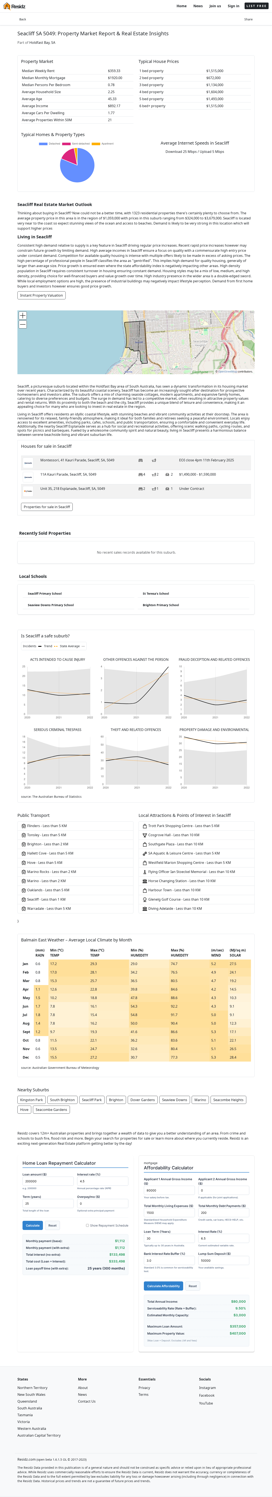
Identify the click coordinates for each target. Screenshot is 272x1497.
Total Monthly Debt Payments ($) (222, 1212)
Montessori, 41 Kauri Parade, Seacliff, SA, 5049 (77, 460)
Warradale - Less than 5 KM (48, 908)
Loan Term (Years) (164, 1238)
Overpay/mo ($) (95, 1203)
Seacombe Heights (228, 1100)
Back (22, 19)
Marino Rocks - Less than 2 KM (51, 871)
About (83, 1387)
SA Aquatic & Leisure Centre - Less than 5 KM (183, 853)
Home (182, 6)
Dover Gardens (142, 1100)
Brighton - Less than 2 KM (47, 844)
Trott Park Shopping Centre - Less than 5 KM (183, 825)
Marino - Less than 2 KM (46, 881)
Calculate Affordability (163, 1286)
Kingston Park (31, 1100)
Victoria (23, 1421)
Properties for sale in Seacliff (47, 507)
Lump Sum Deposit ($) (214, 1260)
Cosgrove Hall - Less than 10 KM (173, 835)
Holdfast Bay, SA (42, 42)
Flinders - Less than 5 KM (46, 825)
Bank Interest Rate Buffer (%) (168, 1262)
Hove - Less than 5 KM (44, 862)
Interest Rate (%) (216, 1238)
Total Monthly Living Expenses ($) (168, 1214)
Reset (52, 1225)
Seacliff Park (92, 1100)
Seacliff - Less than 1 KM (46, 899)
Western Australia (31, 1428)
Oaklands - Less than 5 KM (47, 890)
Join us (215, 6)
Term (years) (36, 1203)
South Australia (29, 1408)
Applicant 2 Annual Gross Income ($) (222, 1188)
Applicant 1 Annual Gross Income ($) (168, 1188)
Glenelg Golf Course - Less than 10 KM (178, 899)
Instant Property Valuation (41, 295)
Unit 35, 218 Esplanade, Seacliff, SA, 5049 (72, 488)
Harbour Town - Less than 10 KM (174, 890)
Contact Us (87, 1401)
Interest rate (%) (94, 1181)
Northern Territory (32, 1387)
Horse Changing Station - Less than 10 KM (181, 881)
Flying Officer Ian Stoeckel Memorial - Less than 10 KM (191, 871)
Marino (200, 1100)
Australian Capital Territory (39, 1435)
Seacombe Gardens (51, 1109)
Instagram (207, 1387)
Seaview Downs (174, 1100)
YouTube (206, 1403)
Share (248, 19)
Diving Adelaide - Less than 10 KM (174, 908)
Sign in (233, 6)
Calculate (33, 1225)
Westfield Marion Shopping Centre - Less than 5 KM (189, 862)
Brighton (116, 1100)
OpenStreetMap (227, 371)
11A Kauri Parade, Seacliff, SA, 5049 (68, 474)
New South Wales (31, 1394)
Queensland (27, 1401)
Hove (24, 1109)
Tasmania (25, 1415)
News (198, 6)
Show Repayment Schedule (109, 1225)
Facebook (207, 1395)
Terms (144, 1394)
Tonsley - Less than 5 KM (46, 835)
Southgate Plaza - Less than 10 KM (175, 844)
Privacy (144, 1387)
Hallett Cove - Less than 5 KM (50, 853)
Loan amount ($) (35, 1181)
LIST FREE (256, 6)
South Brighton (62, 1100)
